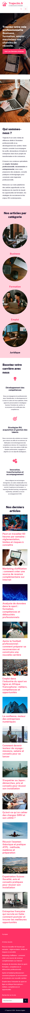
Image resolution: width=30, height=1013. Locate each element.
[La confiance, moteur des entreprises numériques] (15, 705)
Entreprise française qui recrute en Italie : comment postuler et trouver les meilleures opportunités (14, 917)
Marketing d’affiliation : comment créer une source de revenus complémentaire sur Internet (14, 574)
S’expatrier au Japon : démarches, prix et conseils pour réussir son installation (14, 784)
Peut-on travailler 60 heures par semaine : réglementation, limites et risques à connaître (14, 539)
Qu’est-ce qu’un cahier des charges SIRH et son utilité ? (14, 815)
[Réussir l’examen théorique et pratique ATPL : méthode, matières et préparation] (15, 830)
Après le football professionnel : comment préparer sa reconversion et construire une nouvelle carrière (14, 648)
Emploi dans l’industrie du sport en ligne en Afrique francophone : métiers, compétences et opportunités (14, 685)
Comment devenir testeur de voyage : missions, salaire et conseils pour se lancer (13, 751)
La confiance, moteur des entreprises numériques (14, 719)
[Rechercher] (25, 1001)
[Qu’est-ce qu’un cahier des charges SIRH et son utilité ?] (15, 801)
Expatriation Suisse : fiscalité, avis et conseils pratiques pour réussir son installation (13, 882)
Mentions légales (20, 1010)
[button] (21, 8)
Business (15, 253)
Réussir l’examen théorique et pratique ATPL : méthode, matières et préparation (14, 847)
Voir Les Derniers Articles (14, 51)
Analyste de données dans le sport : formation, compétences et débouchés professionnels (14, 610)
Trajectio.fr (16, 3)
